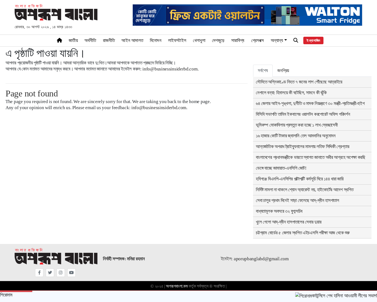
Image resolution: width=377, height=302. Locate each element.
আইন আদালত (132, 40)
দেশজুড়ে (218, 40)
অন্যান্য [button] (277, 40)
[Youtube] (71, 273)
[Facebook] (39, 273)
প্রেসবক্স (257, 40)
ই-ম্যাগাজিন (313, 40)
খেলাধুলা (199, 40)
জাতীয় (73, 40)
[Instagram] (61, 273)
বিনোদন (155, 40)
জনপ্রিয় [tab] (283, 70)
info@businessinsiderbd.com (169, 69)
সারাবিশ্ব (238, 40)
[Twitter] (50, 273)
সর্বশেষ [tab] (263, 70)
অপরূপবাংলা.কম (176, 286)
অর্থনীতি (90, 40)
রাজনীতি (109, 40)
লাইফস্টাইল (177, 40)
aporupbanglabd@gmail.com (261, 258)
